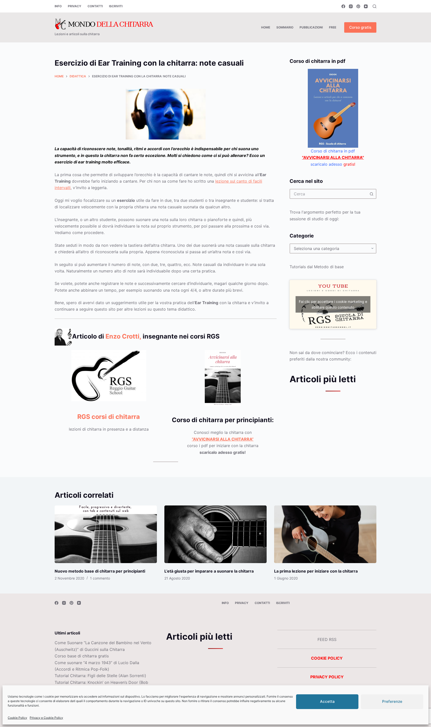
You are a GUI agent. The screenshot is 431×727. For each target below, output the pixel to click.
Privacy (74, 6)
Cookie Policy (17, 718)
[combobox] (328, 194)
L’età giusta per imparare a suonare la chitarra (209, 571)
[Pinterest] (358, 6)
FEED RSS (327, 639)
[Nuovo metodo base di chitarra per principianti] (106, 534)
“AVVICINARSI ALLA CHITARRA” (223, 439)
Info (58, 6)
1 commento (100, 578)
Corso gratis (360, 27)
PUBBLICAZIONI (311, 27)
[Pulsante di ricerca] (371, 193)
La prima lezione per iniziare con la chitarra (316, 571)
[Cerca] (374, 6)
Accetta (327, 701)
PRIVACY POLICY (327, 676)
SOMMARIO (284, 27)
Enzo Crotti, (123, 336)
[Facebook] (343, 6)
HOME (265, 27)
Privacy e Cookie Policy (46, 718)
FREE (332, 27)
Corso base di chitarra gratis (82, 655)
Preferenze (392, 701)
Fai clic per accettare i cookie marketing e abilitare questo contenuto (333, 304)
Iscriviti (115, 6)
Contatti (95, 6)
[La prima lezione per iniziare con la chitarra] (325, 534)
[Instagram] (351, 6)
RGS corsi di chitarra (108, 416)
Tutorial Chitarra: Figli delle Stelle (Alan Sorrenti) (100, 675)
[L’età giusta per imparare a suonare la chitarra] (215, 534)
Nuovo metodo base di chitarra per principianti (100, 571)
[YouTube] (366, 6)
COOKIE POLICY (327, 658)
